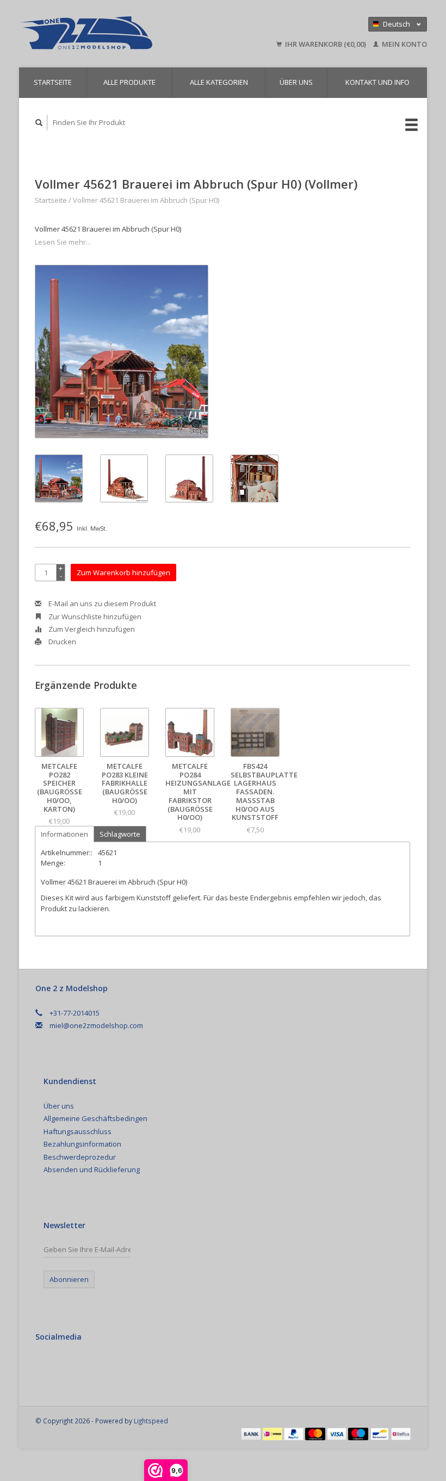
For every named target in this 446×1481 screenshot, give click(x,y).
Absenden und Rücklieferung (92, 1169)
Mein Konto (403, 44)
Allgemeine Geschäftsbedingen (95, 1118)
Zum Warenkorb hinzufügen (123, 572)
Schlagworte (120, 834)
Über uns (296, 82)
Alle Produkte (129, 82)
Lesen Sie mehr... (63, 242)
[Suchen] (39, 122)
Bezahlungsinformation (82, 1144)
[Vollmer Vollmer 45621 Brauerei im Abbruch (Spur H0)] (121, 351)
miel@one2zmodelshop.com (96, 1025)
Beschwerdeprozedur (80, 1157)
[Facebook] (45, 1365)
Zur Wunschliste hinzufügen (94, 616)
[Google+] (68, 1365)
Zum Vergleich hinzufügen (91, 629)
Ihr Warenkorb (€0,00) (325, 44)
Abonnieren (69, 1279)
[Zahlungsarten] (252, 1433)
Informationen (64, 834)
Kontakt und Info (377, 82)
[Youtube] (90, 1365)
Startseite (53, 82)
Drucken (61, 641)
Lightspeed (151, 1420)
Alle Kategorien (219, 82)
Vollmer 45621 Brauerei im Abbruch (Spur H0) (146, 200)
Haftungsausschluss (78, 1131)
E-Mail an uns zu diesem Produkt (101, 603)
